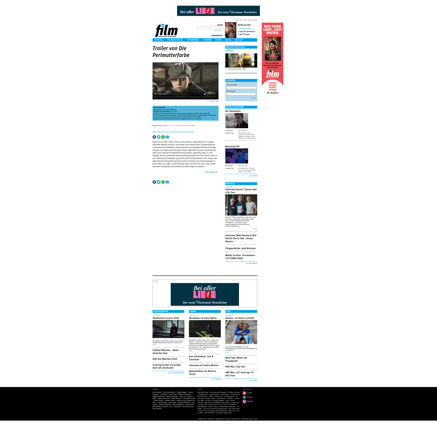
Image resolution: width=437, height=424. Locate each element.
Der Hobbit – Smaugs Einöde (224, 413)
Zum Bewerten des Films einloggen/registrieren (173, 132)
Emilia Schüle (249, 134)
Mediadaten (220, 419)
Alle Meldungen (251, 263)
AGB (251, 419)
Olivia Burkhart (157, 406)
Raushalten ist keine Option (203, 318)
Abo (237, 20)
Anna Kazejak (156, 392)
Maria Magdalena (202, 406)
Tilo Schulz (247, 172)
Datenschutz (235, 419)
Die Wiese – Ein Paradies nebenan (214, 400)
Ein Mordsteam (221, 398)
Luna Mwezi (163, 394)
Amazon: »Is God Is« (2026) (239, 318)
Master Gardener (210, 398)
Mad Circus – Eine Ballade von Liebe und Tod (217, 402)
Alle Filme (253, 176)
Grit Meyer (201, 115)
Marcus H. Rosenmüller (162, 113)
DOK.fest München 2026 (164, 359)
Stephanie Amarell (244, 136)
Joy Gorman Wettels (169, 392)
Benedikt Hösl (189, 119)
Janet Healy (172, 402)
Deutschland (157, 107)
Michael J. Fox (167, 406)
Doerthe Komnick (173, 117)
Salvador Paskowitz (184, 402)
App (241, 20)
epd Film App (244, 34)
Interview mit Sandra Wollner (204, 365)
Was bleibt (230, 398)
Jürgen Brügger (182, 392)
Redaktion (211, 419)
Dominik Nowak (169, 119)
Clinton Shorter (158, 400)
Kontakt (227, 419)
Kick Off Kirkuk (209, 413)
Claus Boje (177, 406)
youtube (249, 393)
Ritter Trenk (232, 410)
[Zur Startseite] (166, 37)
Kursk (225, 404)
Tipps (218, 40)
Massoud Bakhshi (178, 404)
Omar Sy (182, 396)
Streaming (193, 40)
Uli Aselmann (170, 115)
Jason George (162, 402)
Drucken (171, 137)
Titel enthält (231, 85)
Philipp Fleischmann (158, 396)
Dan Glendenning (187, 406)
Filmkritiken (175, 40)
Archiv (239, 40)
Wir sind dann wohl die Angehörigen (217, 410)
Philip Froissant (244, 133)
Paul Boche (242, 133)
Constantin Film (186, 117)
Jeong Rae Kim (243, 168)
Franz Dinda (173, 394)
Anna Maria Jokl (205, 113)
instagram (250, 401)
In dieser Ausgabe (245, 28)
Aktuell (159, 40)
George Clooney (170, 400)
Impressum (245, 419)
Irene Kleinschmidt (249, 138)
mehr (255, 229)
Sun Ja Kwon (246, 170)
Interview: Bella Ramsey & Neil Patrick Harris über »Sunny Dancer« (240, 238)
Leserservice (216, 36)
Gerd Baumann (211, 115)
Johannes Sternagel (161, 117)
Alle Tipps (253, 380)
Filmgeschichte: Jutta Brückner (240, 248)
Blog (228, 40)
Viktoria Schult (181, 400)
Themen (207, 40)
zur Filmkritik (211, 172)
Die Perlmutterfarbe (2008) (237, 69)
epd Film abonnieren (247, 31)
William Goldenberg (184, 394)
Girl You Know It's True (215, 404)
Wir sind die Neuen (234, 408)
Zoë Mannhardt (179, 119)
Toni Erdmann (232, 404)
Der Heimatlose (233, 111)
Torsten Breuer (181, 115)
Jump (227, 400)
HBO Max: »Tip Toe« (235, 367)
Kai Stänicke (242, 130)
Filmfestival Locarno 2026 (165, 318)
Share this (154, 137)
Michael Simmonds (165, 404)
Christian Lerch (191, 113)
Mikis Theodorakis (172, 396)
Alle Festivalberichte (176, 373)
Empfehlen (167, 137)
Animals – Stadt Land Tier (215, 396)
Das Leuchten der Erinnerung (217, 392)
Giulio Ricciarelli (176, 398)
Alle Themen (216, 379)
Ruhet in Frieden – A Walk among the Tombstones (222, 406)
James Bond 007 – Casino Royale (219, 394)
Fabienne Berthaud (164, 398)
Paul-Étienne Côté (189, 398)
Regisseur (230, 91)
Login (245, 20)
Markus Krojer (159, 119)
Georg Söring (193, 115)
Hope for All (202, 410)
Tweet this (158, 137)
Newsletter (202, 419)
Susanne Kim (242, 165)
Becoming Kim (232, 146)
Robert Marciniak (160, 115)
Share (163, 137)
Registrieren (252, 20)
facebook (250, 397)
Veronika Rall (189, 404)
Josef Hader (198, 119)
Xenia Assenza (157, 408)
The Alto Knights (229, 396)
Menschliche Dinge (202, 392)
